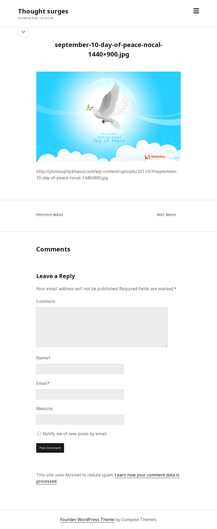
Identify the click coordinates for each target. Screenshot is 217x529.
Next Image (166, 215)
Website (44, 408)
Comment (45, 301)
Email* (43, 383)
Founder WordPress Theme (87, 519)
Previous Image (50, 215)
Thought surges (43, 11)
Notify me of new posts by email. (75, 434)
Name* (43, 358)
